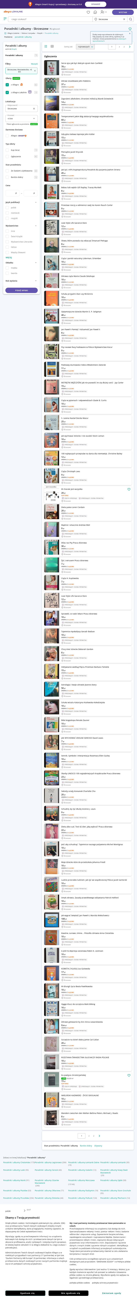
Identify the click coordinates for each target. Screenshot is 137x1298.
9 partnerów (39, 1258)
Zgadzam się (27, 1293)
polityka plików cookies (80, 1282)
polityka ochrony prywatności (105, 1282)
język (29, 1209)
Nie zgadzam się (70, 1293)
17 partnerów (47, 1255)
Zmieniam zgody (111, 1293)
